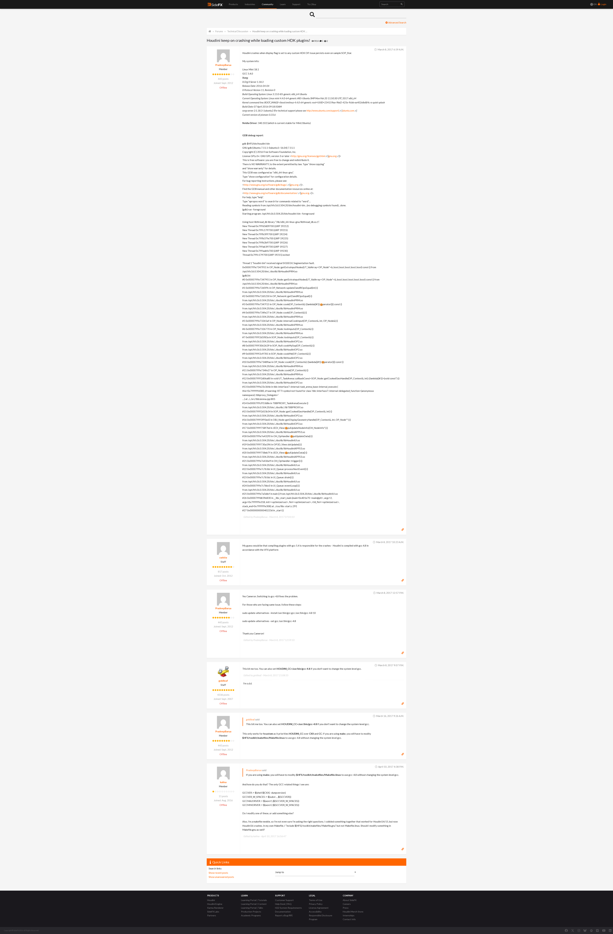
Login (603, 4)
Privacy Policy (315, 904)
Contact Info (349, 919)
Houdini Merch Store (353, 911)
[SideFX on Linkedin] (610, 930)
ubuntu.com (348, 110)
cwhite (223, 557)
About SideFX (349, 900)
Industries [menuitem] (250, 4)
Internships (348, 915)
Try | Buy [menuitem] (311, 4)
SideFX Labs (213, 911)
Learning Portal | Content (254, 904)
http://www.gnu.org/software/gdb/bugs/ (265, 184)
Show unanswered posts (221, 876)
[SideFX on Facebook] (566, 930)
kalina (223, 782)
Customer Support (284, 900)
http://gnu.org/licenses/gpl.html (308, 156)
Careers (347, 904)
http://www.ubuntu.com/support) (322, 110)
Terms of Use (315, 900)
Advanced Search (397, 22)
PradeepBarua (223, 64)
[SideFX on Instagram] (579, 930)
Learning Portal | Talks (252, 907)
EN (595, 4)
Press (345, 907)
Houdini (211, 900)
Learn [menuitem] (283, 4)
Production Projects (251, 911)
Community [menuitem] (267, 4)
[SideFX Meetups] (591, 930)
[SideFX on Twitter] (572, 930)
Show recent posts (218, 872)
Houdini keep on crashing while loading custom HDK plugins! (280, 31)
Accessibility (315, 911)
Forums (219, 31)
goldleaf (223, 680)
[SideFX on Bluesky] (585, 930)
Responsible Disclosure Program (320, 917)
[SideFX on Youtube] (603, 930)
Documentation (283, 911)
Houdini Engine (214, 904)
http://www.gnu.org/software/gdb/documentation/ (271, 193)
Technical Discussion (237, 31)
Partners (211, 915)
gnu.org (332, 156)
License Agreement (319, 907)
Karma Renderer (215, 907)
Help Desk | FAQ (283, 904)
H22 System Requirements (288, 907)
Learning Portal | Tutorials (254, 900)
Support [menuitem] (296, 4)
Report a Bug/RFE (284, 915)
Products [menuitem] (233, 4)
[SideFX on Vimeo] (597, 930)
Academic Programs (251, 915)
